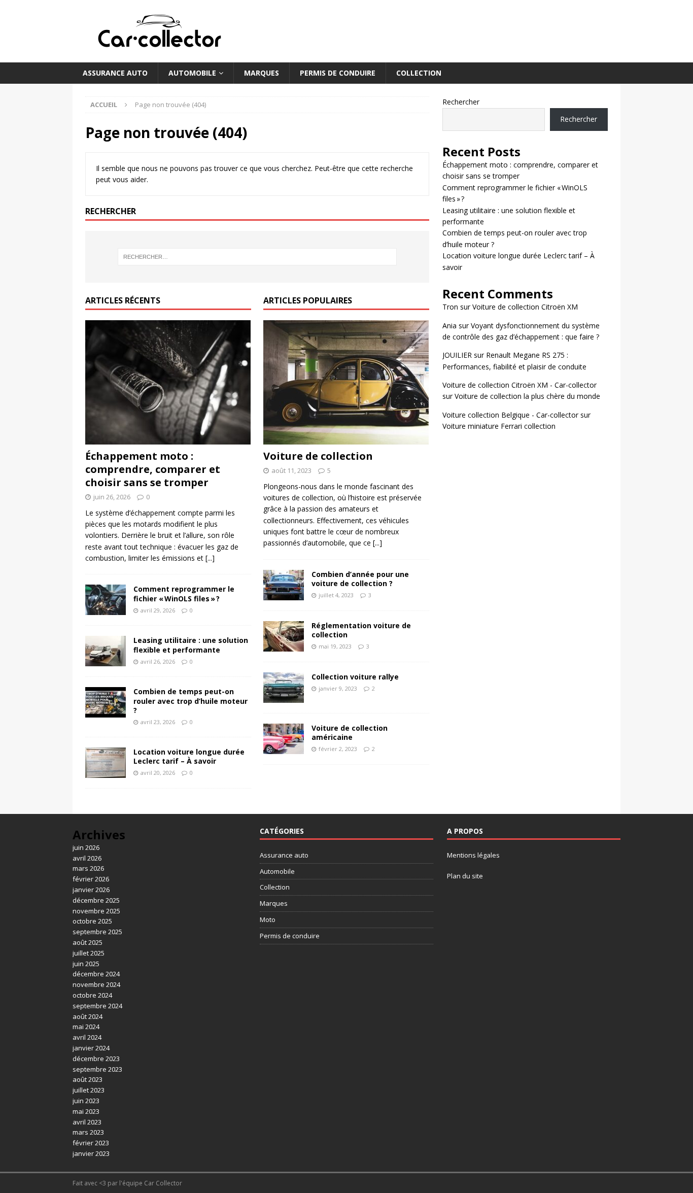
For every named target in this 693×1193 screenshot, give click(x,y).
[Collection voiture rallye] (283, 687)
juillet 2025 (89, 953)
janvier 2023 (91, 1153)
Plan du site (465, 875)
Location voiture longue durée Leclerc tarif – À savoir (189, 756)
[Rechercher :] (257, 256)
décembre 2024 (96, 973)
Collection (418, 73)
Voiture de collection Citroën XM (525, 307)
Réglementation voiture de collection (361, 630)
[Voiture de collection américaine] (283, 739)
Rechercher (460, 102)
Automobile (192, 73)
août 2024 (87, 1016)
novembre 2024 (96, 984)
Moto (267, 919)
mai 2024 (86, 1026)
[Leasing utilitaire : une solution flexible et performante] (105, 651)
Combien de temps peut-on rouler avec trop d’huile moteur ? (190, 700)
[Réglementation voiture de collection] (283, 636)
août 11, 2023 (291, 470)
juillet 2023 (89, 1090)
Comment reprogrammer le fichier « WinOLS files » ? (183, 593)
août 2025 (87, 942)
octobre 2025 (92, 921)
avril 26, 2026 (158, 661)
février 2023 (91, 1142)
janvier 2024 (91, 1047)
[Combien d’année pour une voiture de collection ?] (283, 585)
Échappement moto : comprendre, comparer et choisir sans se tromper (152, 469)
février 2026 (91, 878)
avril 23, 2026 (158, 722)
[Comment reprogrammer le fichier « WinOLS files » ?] (105, 600)
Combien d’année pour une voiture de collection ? (360, 578)
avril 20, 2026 (158, 772)
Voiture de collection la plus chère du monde (527, 396)
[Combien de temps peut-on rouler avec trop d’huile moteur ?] (105, 702)
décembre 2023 (96, 1058)
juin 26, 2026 (111, 496)
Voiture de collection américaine (349, 732)
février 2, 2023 (338, 749)
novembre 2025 (96, 910)
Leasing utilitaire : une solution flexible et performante (190, 644)
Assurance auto (115, 73)
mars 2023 (88, 1132)
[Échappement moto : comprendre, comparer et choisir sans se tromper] (168, 382)
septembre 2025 (97, 931)
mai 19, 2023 (335, 646)
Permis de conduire (337, 73)
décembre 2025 (96, 900)
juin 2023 (86, 1100)
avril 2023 (87, 1122)
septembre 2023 (97, 1069)
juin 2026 (86, 847)
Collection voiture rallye (355, 676)
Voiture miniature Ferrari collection (499, 426)
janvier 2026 (91, 889)
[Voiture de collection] (346, 382)
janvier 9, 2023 (338, 688)
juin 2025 (86, 963)
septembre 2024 (97, 1005)
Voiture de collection (318, 456)
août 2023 (87, 1079)
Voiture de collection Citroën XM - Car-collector (519, 385)
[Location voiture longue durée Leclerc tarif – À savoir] (105, 762)
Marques (261, 73)
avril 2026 (87, 858)
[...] (210, 558)
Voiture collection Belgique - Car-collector (510, 415)
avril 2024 (87, 1037)
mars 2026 (88, 868)
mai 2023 (86, 1111)
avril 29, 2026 (158, 610)
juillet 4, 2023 (336, 595)
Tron (450, 307)
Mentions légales (473, 855)
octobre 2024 (92, 995)
